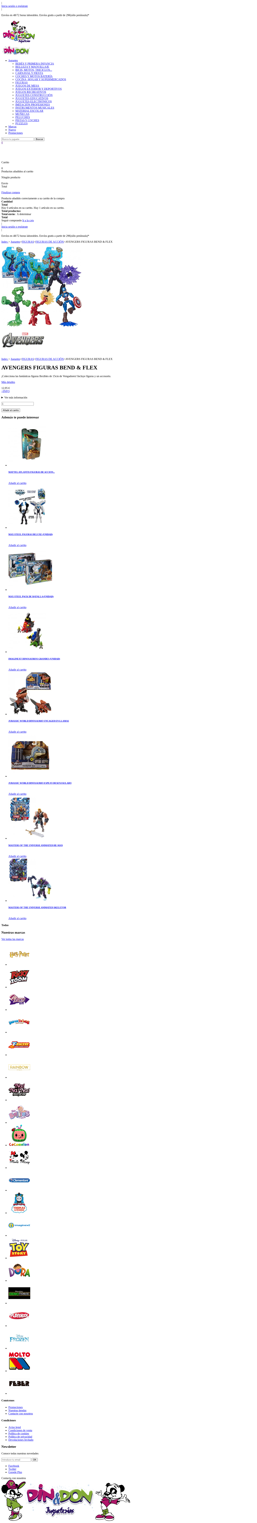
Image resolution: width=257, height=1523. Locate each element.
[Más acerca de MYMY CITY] (19, 1009)
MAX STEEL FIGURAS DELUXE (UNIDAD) (30, 534)
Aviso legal (14, 1427)
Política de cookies (18, 1433)
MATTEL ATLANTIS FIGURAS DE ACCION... (31, 472)
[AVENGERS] (23, 352)
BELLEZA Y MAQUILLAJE (32, 66)
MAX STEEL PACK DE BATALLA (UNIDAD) (30, 596)
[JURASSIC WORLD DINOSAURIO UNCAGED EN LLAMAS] (30, 714)
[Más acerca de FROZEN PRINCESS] (19, 1348)
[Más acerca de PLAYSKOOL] (19, 1325)
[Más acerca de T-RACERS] (19, 1054)
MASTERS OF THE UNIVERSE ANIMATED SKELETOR (37, 907)
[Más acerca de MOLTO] (19, 1370)
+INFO (5, 391)
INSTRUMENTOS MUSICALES (34, 107)
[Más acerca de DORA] (19, 1280)
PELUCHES (22, 117)
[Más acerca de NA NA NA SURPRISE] (19, 1099)
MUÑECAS (22, 114)
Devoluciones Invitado (20, 1439)
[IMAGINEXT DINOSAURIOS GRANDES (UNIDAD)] (30, 651)
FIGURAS (21, 82)
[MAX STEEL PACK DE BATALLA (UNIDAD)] (30, 589)
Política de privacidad (20, 1436)
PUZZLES (21, 123)
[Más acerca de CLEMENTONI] (19, 1190)
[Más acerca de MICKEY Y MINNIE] (19, 1167)
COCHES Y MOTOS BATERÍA (34, 76)
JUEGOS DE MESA (27, 85)
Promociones (15, 132)
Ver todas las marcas (12, 939)
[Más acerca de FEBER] (19, 1393)
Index (4, 241)
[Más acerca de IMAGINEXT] (19, 1235)
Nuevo (12, 129)
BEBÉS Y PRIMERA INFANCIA (34, 63)
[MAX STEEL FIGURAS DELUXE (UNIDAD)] (30, 527)
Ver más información (15, 397)
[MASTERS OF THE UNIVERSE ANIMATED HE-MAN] (30, 838)
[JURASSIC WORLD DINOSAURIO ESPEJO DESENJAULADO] (30, 776)
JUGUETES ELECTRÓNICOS (33, 101)
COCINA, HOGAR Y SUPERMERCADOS (40, 79)
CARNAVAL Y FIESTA (29, 73)
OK (34, 1459)
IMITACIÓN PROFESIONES (32, 104)
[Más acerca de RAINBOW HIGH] (19, 1077)
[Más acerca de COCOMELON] (19, 1145)
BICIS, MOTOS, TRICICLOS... (33, 69)
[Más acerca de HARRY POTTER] (19, 964)
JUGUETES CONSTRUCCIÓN (34, 95)
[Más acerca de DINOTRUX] (19, 1303)
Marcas (12, 126)
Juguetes (13, 60)
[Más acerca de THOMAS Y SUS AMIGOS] (19, 1212)
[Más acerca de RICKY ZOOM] (19, 987)
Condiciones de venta (20, 1430)
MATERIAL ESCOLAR (29, 110)
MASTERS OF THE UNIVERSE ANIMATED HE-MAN (35, 845)
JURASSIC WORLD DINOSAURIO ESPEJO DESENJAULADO (40, 783)
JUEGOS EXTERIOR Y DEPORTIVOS (38, 88)
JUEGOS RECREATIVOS (30, 91)
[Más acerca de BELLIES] (19, 1122)
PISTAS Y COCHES (27, 120)
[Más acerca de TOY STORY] (19, 1257)
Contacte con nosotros (20, 1413)
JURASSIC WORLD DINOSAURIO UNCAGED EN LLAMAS (38, 721)
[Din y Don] (18, 43)
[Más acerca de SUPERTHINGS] (19, 1032)
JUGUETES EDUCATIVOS (31, 98)
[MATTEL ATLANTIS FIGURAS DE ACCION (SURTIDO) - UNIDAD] (30, 465)
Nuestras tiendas (17, 1410)
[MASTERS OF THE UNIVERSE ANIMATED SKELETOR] (30, 900)
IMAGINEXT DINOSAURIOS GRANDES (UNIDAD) (34, 658)
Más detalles (8, 382)
